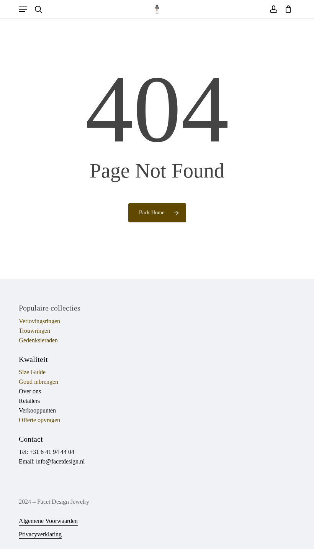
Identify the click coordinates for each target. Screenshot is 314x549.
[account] (273, 9)
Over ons (30, 391)
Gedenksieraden (38, 340)
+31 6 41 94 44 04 (51, 452)
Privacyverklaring (40, 534)
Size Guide (32, 372)
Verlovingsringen (39, 321)
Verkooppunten (37, 410)
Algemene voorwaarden (48, 521)
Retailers (29, 401)
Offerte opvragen (39, 420)
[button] (23, 9)
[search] (38, 9)
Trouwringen (34, 330)
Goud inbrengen (38, 381)
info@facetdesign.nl (60, 461)
